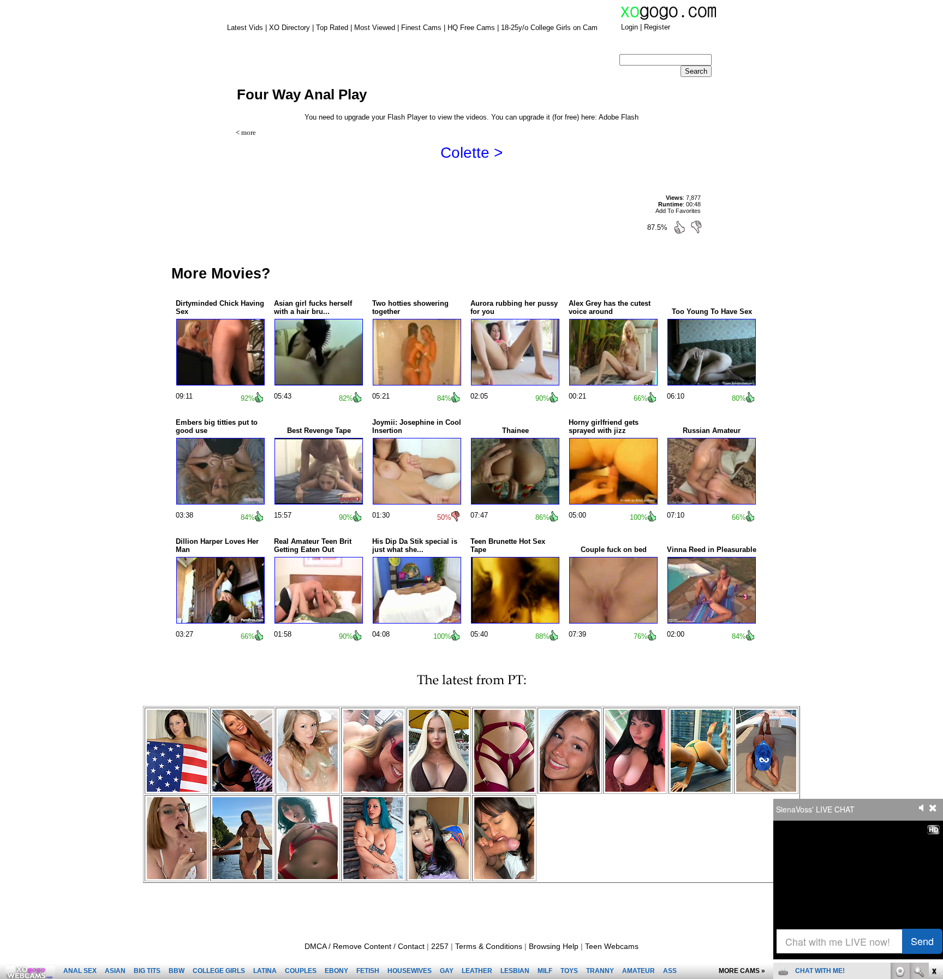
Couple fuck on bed (614, 549)
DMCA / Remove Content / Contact (365, 946)
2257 (440, 946)
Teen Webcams (611, 946)
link (933, 808)
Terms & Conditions (488, 946)
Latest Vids (245, 27)
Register (657, 27)
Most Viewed (374, 27)
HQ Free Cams (471, 27)
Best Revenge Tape (319, 430)
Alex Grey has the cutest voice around (609, 307)
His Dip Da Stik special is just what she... (414, 545)
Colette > (471, 152)
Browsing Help (553, 946)
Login (629, 27)
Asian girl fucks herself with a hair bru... (313, 307)
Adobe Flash (618, 117)
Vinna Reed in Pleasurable (711, 549)
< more (246, 132)
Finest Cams (421, 27)
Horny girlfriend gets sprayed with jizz (603, 426)
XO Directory (289, 27)
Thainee (515, 430)
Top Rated (332, 27)
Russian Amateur (712, 430)
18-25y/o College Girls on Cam (549, 27)
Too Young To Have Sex (712, 311)
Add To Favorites (678, 210)
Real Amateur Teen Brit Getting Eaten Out (312, 545)
